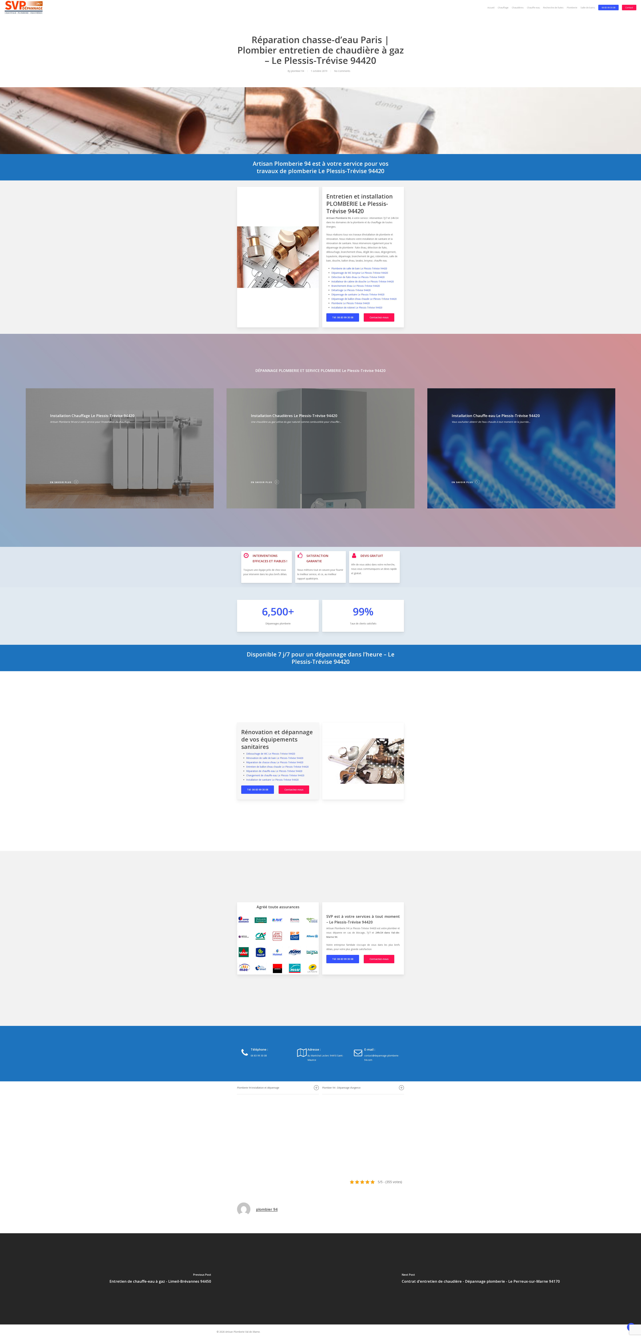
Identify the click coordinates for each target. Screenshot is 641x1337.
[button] (342, 317)
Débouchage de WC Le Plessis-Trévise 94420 (270, 753)
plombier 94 (297, 71)
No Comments (342, 71)
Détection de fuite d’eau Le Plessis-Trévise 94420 (358, 277)
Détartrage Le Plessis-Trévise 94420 (351, 290)
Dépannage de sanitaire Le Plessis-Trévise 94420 (357, 294)
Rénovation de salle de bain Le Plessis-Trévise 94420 (274, 758)
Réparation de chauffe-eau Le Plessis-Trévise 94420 (274, 771)
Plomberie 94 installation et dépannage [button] (258, 1087)
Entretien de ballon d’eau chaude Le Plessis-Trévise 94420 (277, 766)
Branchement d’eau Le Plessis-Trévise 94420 (355, 285)
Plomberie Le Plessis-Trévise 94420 (350, 303)
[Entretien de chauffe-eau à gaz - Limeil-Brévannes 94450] (160, 1278)
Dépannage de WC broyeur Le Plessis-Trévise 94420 (359, 272)
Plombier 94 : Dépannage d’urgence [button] (341, 1087)
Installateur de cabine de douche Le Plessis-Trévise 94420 (362, 281)
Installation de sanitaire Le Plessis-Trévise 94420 (272, 779)
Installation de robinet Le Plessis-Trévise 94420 (356, 307)
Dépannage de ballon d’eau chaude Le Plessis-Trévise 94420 (364, 298)
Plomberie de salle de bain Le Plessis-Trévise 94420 (359, 268)
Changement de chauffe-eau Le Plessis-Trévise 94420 (275, 775)
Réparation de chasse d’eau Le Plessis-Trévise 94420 (274, 762)
